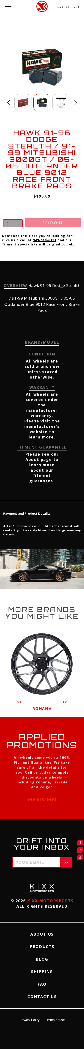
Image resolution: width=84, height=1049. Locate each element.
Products (42, 946)
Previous (8, 102)
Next (75, 102)
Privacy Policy (29, 1020)
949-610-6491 (44, 240)
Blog (42, 959)
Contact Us (42, 996)
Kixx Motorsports (50, 900)
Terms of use (55, 1020)
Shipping (42, 971)
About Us (42, 934)
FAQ (41, 984)
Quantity (10, 215)
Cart (68, 7)
